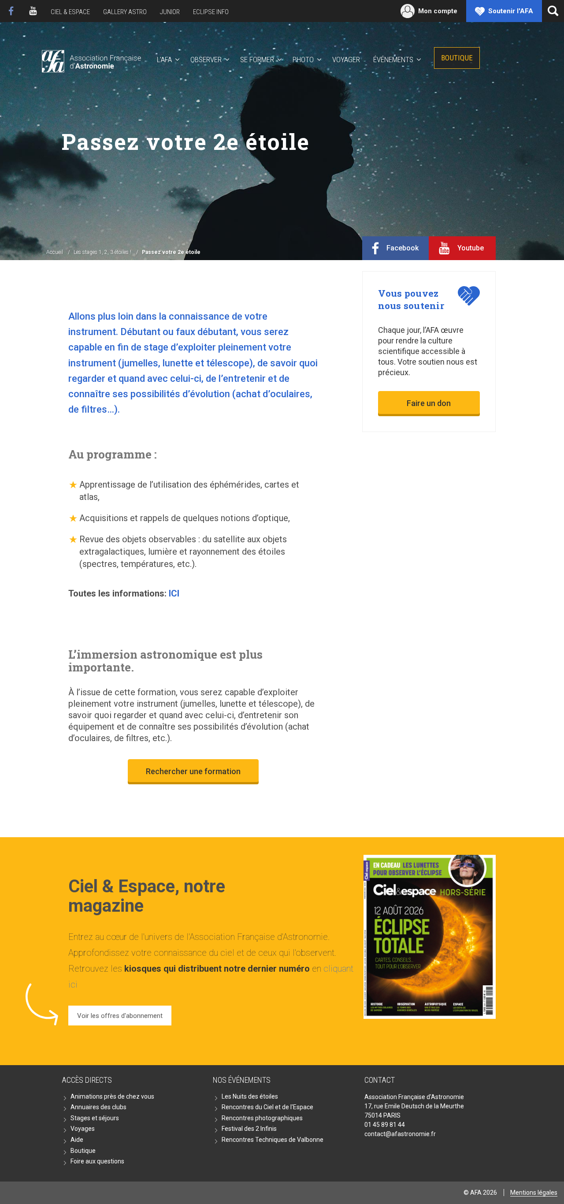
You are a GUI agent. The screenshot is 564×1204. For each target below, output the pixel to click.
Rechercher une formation (193, 771)
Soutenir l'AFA (510, 11)
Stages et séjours (94, 1118)
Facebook (11, 11)
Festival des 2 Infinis (249, 1128)
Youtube (33, 11)
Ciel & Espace (70, 12)
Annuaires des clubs (98, 1107)
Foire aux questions (97, 1161)
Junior (170, 12)
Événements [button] (393, 59)
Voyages (82, 1128)
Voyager (346, 59)
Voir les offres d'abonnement (120, 1016)
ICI (173, 593)
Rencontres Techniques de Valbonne (272, 1139)
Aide (76, 1139)
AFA (90, 59)
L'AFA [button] (164, 59)
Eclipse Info (211, 12)
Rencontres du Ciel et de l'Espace (267, 1107)
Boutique (457, 57)
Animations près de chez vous (112, 1096)
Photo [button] (303, 59)
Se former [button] (257, 59)
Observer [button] (206, 59)
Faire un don (429, 403)
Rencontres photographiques (262, 1118)
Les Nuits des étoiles (250, 1096)
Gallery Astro (125, 12)
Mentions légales (533, 1192)
